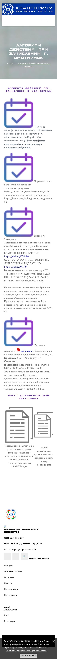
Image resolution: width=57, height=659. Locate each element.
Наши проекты (10, 595)
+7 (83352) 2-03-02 (34, 389)
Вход (6, 615)
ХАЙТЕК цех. (20, 466)
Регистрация (9, 621)
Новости (8, 583)
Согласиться (28, 655)
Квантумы (8, 565)
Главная (10, 63)
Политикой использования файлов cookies (26, 650)
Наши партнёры (11, 589)
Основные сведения (13, 571)
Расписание (9, 577)
